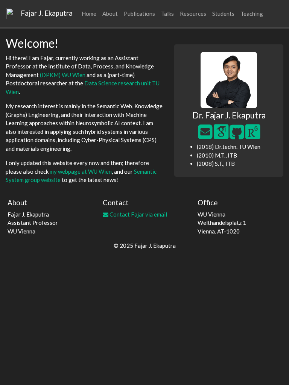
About (110, 13)
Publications (139, 13)
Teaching (251, 13)
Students (223, 13)
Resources (193, 13)
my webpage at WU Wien (81, 171)
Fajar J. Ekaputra (46, 13)
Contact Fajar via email (137, 214)
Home (89, 13)
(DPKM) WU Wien (62, 74)
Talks (167, 13)
